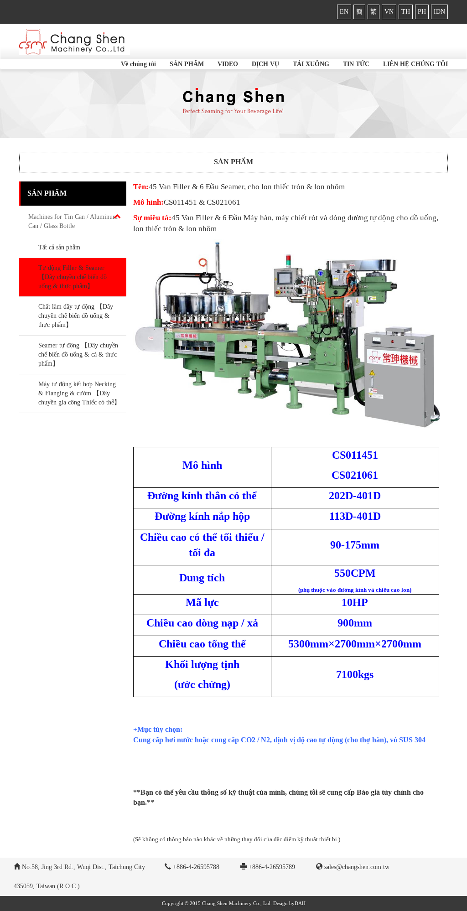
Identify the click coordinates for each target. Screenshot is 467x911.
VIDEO (228, 64)
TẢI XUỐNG (311, 64)
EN (344, 11)
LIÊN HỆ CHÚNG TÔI (415, 64)
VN (389, 11)
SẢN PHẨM (187, 64)
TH (405, 11)
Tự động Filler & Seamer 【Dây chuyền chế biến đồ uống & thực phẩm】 (72, 277)
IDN (439, 11)
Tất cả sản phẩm (59, 247)
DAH (300, 903)
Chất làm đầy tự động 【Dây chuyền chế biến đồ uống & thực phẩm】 (75, 315)
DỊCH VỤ (265, 64)
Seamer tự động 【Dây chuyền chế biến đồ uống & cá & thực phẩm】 (78, 354)
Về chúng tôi (138, 64)
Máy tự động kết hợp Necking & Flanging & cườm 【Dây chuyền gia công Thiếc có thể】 (79, 393)
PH (422, 11)
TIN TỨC (356, 64)
